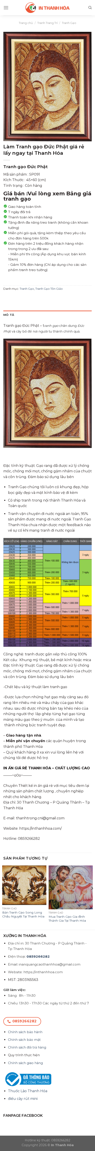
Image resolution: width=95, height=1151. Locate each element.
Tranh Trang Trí (47, 23)
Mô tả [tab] (8, 315)
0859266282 (38, 956)
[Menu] (6, 7)
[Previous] (3, 897)
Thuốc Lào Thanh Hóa (27, 1091)
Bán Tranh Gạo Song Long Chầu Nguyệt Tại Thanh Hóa (23, 914)
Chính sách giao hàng (25, 1063)
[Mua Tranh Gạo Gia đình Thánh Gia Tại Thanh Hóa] (71, 887)
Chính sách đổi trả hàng (27, 1047)
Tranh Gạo (69, 23)
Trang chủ (26, 23)
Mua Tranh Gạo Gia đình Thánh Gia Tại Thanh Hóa (67, 918)
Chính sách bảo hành (25, 1032)
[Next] (92, 897)
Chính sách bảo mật (24, 1040)
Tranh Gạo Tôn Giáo (49, 288)
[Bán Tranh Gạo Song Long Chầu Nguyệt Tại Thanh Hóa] (24, 885)
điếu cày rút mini (23, 1099)
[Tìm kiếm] (90, 8)
